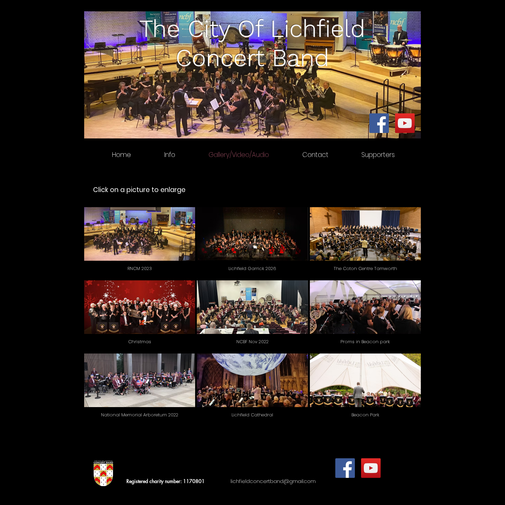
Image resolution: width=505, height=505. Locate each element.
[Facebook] (379, 123)
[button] (139, 243)
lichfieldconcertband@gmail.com (273, 481)
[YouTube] (405, 123)
